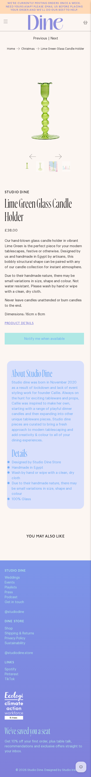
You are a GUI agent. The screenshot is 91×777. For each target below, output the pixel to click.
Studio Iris (69, 770)
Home (11, 48)
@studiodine (14, 612)
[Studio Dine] (45, 22)
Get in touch (14, 602)
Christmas (28, 48)
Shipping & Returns (19, 633)
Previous (40, 38)
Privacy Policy (15, 638)
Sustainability (15, 643)
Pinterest (11, 674)
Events (10, 582)
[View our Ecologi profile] (14, 706)
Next (54, 38)
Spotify (10, 669)
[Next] (58, 156)
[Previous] (32, 156)
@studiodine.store (19, 653)
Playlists (11, 587)
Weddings (12, 577)
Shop (9, 628)
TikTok (10, 679)
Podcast (11, 597)
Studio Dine (17, 192)
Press (9, 592)
